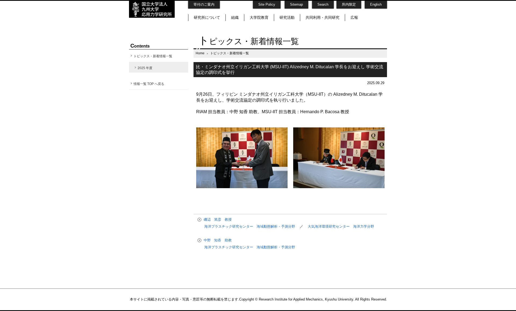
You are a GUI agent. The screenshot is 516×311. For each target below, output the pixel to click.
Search (322, 4)
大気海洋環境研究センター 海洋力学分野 (341, 226)
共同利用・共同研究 (322, 17)
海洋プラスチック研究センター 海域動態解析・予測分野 (250, 226)
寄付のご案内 (204, 4)
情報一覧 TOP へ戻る (149, 84)
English (376, 4)
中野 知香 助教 (217, 240)
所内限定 (349, 4)
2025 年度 (145, 68)
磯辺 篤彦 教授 (217, 219)
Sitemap (296, 4)
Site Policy (266, 4)
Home (200, 53)
